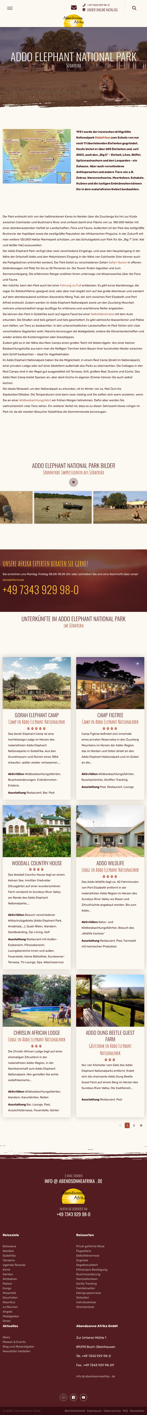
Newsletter (137, 1410)
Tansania (9, 1260)
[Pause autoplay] (73, 482)
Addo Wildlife (110, 863)
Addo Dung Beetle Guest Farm (110, 1035)
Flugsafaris (83, 1251)
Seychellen (10, 1297)
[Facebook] (73, 1397)
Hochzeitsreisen (87, 1279)
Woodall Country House (37, 863)
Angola (7, 1311)
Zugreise (82, 1260)
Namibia (8, 1251)
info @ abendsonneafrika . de (73, 1181)
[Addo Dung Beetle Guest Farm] (110, 1000)
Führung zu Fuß (70, 285)
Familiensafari (85, 1288)
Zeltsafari (82, 1297)
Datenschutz (112, 1410)
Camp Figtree (110, 715)
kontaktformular (13, 580)
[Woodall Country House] (37, 831)
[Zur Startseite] (73, 20)
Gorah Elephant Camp (37, 715)
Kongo (7, 1288)
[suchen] (134, 8)
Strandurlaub (85, 1307)
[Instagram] (63, 1397)
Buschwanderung (88, 1274)
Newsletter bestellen (16, 1351)
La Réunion (10, 1307)
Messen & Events (14, 1342)
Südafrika (9, 1255)
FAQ (125, 1410)
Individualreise (86, 1302)
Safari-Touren (118, 262)
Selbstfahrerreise (102, 314)
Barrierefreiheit (75, 1410)
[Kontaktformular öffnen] (74, 7)
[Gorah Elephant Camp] (37, 683)
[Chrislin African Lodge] (37, 1000)
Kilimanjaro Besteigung (91, 1269)
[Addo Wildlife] (110, 831)
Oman (7, 1321)
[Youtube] (83, 1397)
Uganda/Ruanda (14, 1265)
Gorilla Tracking (86, 1283)
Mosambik (9, 1293)
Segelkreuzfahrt (87, 1265)
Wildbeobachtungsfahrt (35, 400)
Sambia (8, 1274)
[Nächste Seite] (141, 1125)
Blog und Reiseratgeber (18, 1346)
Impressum (94, 1410)
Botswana (9, 1246)
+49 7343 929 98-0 (41, 589)
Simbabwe (10, 1279)
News (6, 1337)
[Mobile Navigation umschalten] (9, 8)
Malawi (7, 1283)
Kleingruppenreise (88, 1293)
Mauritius (9, 1302)
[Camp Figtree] (110, 683)
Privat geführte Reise (90, 1246)
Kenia (6, 1269)
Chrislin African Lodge (37, 1032)
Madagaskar (11, 1316)
